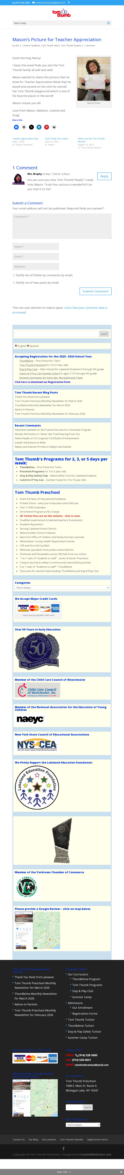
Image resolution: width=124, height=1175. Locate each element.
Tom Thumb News (50, 45)
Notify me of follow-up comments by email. (44, 275)
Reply (104, 176)
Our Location (49, 1139)
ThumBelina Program (86, 979)
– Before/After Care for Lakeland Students (58, 475)
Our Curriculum (78, 974)
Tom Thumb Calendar (71, 1139)
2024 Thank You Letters (57, 138)
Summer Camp (82, 997)
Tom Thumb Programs (87, 985)
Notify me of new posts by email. (37, 282)
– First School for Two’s (41, 467)
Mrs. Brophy (35, 174)
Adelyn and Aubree (60, 446)
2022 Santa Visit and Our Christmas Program (65, 429)
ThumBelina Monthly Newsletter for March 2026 (42, 405)
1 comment (89, 45)
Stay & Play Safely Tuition (84, 1031)
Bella (43, 442)
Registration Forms (85, 1013)
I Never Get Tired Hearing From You (59, 434)
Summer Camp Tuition (83, 1037)
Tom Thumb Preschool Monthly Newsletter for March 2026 (48, 401)
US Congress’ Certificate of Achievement (56, 438)
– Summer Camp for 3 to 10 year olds (53, 480)
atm (17, 45)
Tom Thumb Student (71, 45)
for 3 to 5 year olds (43, 471)
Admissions (75, 1003)
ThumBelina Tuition (81, 1025)
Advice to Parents (24, 409)
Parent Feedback (31, 45)
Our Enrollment (82, 1007)
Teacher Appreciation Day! (25, 138)
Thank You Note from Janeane (32, 396)
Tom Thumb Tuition (81, 1019)
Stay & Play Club (82, 991)
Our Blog (33, 1139)
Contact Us (19, 1139)
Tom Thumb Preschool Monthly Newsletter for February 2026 (50, 413)
